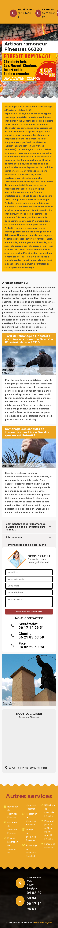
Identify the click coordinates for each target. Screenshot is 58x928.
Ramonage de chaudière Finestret (31, 850)
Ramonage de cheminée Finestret (12, 812)
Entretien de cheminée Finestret (12, 827)
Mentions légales (43, 922)
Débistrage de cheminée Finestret (49, 810)
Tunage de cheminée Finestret (31, 835)
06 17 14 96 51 (24, 15)
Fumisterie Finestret (49, 846)
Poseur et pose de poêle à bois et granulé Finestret (49, 830)
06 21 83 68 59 (48, 15)
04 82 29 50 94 (31, 647)
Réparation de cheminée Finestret (31, 819)
